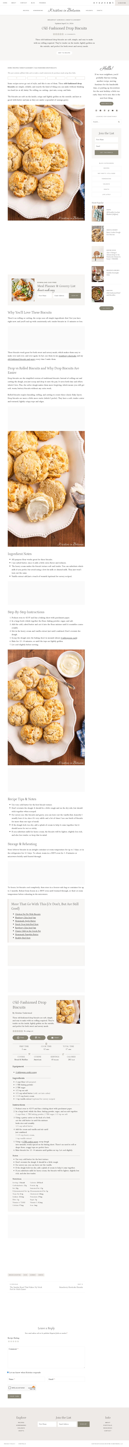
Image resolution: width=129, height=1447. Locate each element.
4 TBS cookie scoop (30, 1142)
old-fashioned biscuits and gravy (21, 359)
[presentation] (98, 213)
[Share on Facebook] (36, 78)
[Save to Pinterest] (17, 78)
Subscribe (122, 3)
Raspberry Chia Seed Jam (25, 928)
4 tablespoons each (69, 638)
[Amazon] (107, 3)
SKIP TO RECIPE (64, 53)
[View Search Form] (113, 3)
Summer (32, 1275)
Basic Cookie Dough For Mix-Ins (113, 233)
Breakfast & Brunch (56, 20)
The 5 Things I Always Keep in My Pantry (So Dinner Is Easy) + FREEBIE (114, 256)
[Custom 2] (110, 3)
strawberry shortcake (67, 356)
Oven (25, 1275)
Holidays (89, 10)
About (13, 2)
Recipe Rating (13, 1338)
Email (56, 1037)
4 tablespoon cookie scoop (26, 1072)
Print (22, 1037)
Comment (13, 1349)
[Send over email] (76, 78)
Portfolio (107, 1425)
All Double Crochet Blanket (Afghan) (113, 213)
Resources (107, 1428)
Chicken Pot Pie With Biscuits (28, 914)
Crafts (99, 10)
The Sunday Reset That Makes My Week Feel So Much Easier (26, 1287)
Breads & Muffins (15, 1275)
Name (12, 1379)
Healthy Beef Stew (22, 938)
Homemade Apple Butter (25, 921)
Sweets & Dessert (73, 20)
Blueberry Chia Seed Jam (25, 917)
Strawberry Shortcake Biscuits (71, 1286)
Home (5, 2)
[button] (54, 34)
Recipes (26, 10)
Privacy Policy (9, 1443)
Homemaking (38, 10)
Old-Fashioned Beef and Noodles (113, 294)
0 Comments (70, 34)
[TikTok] (102, 3)
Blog (33, 2)
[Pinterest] (99, 3)
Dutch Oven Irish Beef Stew (26, 924)
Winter (41, 1275)
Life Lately (106, 194)
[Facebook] (97, 3)
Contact (23, 2)
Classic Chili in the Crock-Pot (28, 931)
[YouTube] (105, 3)
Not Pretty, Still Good (106, 173)
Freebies (42, 2)
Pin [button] (39, 1037)
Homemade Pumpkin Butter (26, 934)
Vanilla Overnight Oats (113, 274)
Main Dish (110, 290)
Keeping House (111, 250)
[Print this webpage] (56, 78)
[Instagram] (94, 3)
